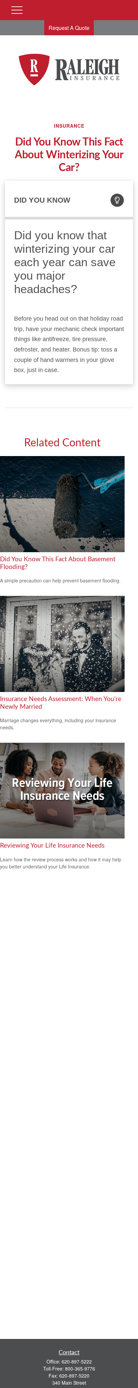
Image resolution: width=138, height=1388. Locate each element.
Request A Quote (69, 28)
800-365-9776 (80, 1368)
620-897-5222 (77, 1361)
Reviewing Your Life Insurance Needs (52, 846)
